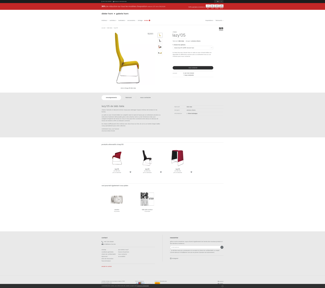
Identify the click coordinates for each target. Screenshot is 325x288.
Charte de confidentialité (109, 254)
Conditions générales (107, 252)
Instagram (175, 258)
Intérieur (104, 20)
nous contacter (193, 67)
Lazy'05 (116, 28)
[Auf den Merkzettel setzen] (130, 172)
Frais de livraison (106, 261)
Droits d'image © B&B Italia (128, 88)
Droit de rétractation (107, 258)
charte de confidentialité (143, 285)
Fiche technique (192, 113)
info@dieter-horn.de (110, 244)
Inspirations (209, 20)
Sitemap (104, 249)
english (221, 283)
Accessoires (131, 20)
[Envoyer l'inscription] (221, 247)
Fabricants (218, 20)
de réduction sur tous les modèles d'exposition (133, 6)
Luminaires (121, 20)
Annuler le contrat (107, 266)
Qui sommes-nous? (123, 249)
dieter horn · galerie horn (115, 14)
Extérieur (113, 20)
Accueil (103, 28)
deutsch (221, 281)
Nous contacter (122, 254)
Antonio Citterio (195, 41)
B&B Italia (109, 28)
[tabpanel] (117, 163)
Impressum (104, 256)
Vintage (140, 20)
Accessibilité (121, 256)
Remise (146, 20)
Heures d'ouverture (123, 252)
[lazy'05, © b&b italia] (116, 166)
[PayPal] (143, 283)
